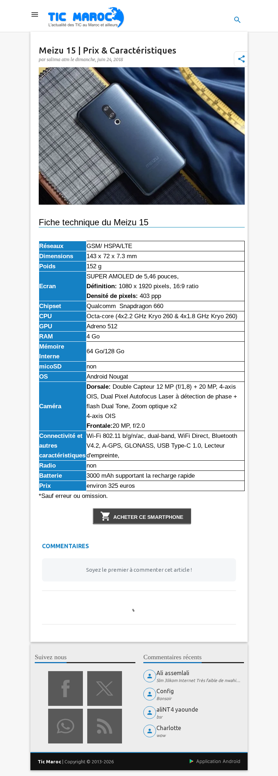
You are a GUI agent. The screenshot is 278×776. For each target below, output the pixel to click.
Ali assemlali (172, 673)
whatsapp (65, 726)
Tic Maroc (49, 761)
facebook (65, 688)
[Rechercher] (237, 20)
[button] (241, 59)
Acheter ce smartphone (148, 517)
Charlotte (168, 728)
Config (165, 691)
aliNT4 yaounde (177, 709)
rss (104, 726)
